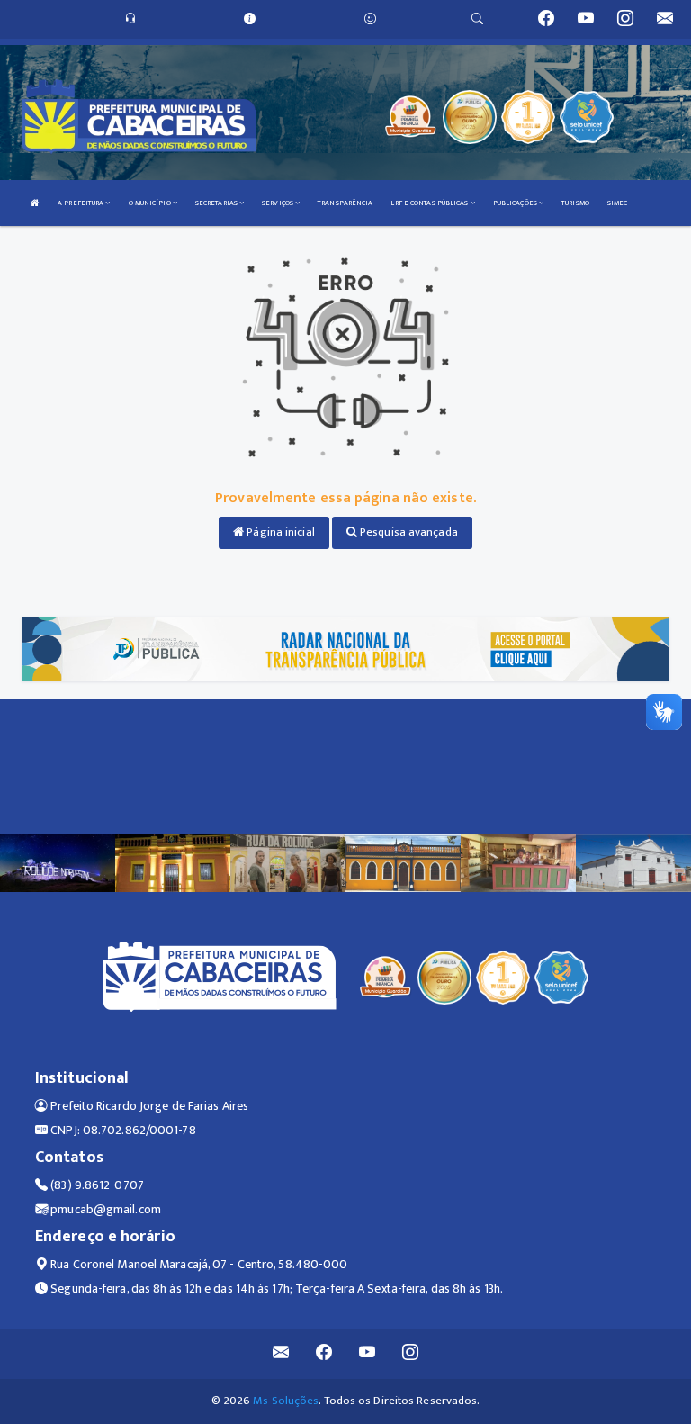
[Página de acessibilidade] (370, 19)
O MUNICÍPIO (151, 203)
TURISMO (575, 203)
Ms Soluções (286, 1400)
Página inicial (279, 532)
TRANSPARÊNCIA (345, 203)
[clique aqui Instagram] (410, 1354)
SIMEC (617, 203)
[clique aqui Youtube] (367, 1354)
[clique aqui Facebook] (324, 1354)
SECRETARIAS (217, 203)
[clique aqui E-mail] (281, 1354)
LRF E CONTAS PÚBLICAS (430, 203)
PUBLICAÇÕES (516, 203)
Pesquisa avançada (407, 532)
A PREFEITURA (81, 203)
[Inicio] (35, 203)
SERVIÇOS (278, 203)
